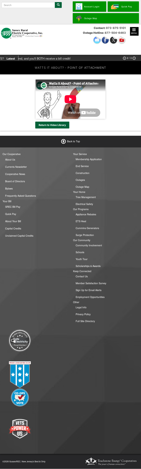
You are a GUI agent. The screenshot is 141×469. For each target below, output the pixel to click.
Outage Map (82, 186)
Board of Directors (15, 181)
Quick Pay (10, 214)
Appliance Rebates (86, 214)
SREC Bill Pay (12, 206)
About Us (10, 159)
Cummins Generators (87, 228)
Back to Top (73, 141)
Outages (80, 180)
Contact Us (82, 276)
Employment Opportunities (90, 297)
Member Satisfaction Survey (91, 283)
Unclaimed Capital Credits (19, 235)
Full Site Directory (85, 321)
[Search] (58, 5)
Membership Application (89, 159)
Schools (80, 252)
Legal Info (81, 307)
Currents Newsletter (16, 166)
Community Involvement (89, 245)
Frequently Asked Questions (20, 195)
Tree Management (86, 197)
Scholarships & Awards (88, 266)
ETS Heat (81, 221)
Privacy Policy (83, 314)
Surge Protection (85, 235)
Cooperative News (15, 174)
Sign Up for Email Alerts (88, 290)
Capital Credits (13, 228)
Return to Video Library (52, 124)
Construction (82, 173)
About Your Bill (13, 221)
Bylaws (9, 188)
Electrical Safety (84, 204)
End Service (82, 166)
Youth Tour (82, 259)
